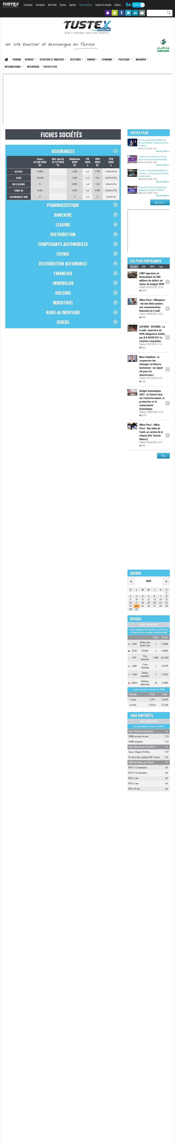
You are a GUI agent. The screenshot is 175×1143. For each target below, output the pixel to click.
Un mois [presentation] (134, 266)
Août (148, 581)
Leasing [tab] (63, 224)
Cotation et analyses (52, 59)
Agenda (72, 5)
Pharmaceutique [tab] (63, 205)
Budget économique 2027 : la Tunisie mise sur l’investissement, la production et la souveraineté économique (151, 399)
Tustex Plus (50, 66)
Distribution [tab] (63, 234)
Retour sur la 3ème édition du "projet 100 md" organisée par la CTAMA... (153, 143)
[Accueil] (87, 28)
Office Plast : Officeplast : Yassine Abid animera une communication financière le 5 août (152, 305)
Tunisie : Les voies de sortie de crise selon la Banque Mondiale (152, 158)
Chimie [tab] (63, 254)
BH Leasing (18, 184)
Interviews (33, 66)
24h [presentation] (143, 266)
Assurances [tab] (63, 151)
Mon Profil (52, 5)
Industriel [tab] (63, 302)
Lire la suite (162, 151)
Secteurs (76, 59)
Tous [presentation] (161, 266)
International (13, 66)
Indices (118, 5)
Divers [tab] (63, 322)
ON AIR (136, 4)
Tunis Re (18, 190)
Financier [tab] (63, 273)
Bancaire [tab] (63, 215)
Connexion (28, 5)
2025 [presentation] (152, 266)
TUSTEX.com (11, 5)
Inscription (40, 5)
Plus (163, 456)
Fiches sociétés (85, 5)
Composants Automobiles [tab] (63, 244)
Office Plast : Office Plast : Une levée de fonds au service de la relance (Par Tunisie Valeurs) (151, 432)
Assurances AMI (19, 197)
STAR (18, 178)
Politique (124, 59)
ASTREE (19, 171)
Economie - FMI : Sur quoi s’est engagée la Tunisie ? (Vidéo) (152, 188)
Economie (107, 59)
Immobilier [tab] (63, 283)
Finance (91, 59)
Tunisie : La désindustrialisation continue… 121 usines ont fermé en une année (153, 173)
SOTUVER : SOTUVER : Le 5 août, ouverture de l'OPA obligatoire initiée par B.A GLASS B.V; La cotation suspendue (152, 334)
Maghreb (141, 59)
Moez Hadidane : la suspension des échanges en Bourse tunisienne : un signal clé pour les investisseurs (151, 366)
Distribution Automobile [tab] (63, 263)
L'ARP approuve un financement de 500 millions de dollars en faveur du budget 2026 (151, 278)
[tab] (134, 266)
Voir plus (159, 202)
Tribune (16, 59)
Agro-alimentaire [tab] (63, 312)
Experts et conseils (103, 5)
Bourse (63, 5)
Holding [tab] (63, 293)
